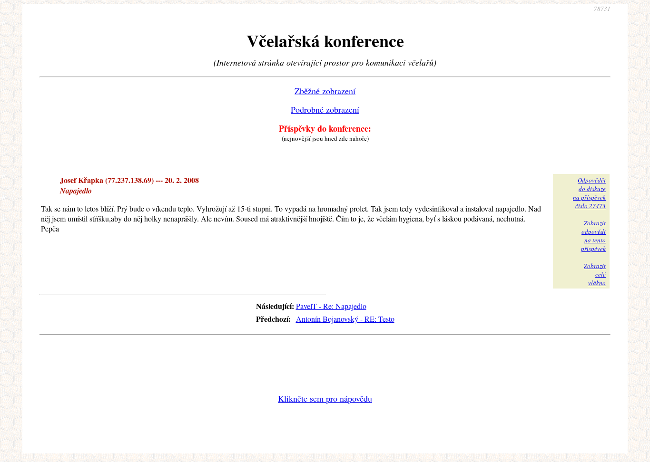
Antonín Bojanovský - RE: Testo (345, 319)
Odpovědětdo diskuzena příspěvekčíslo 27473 (589, 193)
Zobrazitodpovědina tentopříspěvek (593, 236)
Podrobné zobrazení (325, 109)
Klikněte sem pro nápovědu (325, 398)
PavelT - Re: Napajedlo (331, 306)
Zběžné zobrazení (325, 90)
